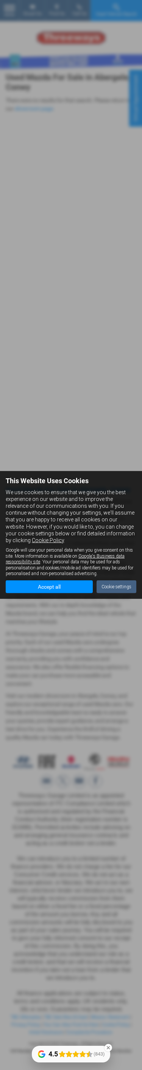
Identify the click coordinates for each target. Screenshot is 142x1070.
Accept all (49, 587)
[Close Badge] (108, 1047)
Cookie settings (116, 586)
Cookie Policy (48, 540)
